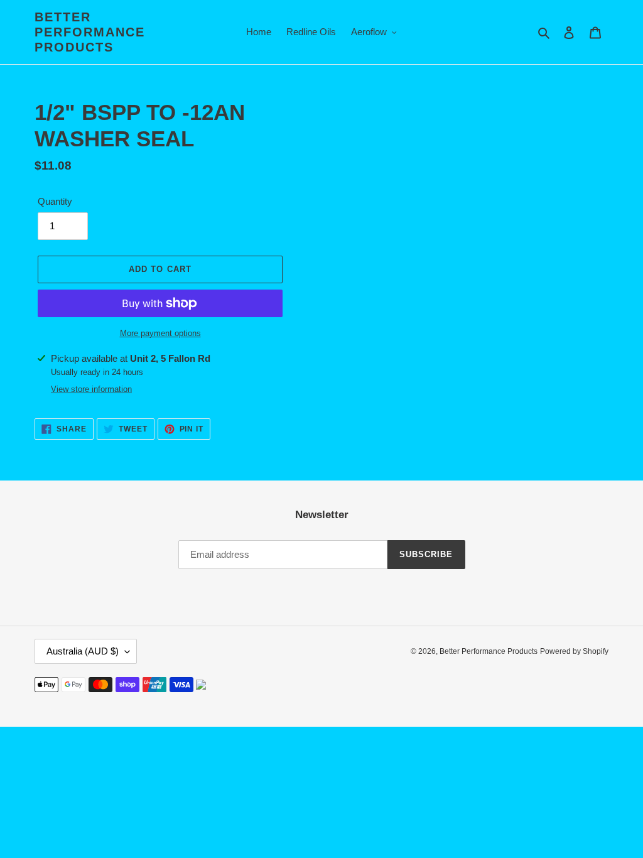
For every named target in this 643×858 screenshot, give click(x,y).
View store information (91, 389)
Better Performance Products (90, 32)
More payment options (160, 333)
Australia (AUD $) (82, 651)
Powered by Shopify (574, 651)
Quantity (55, 201)
